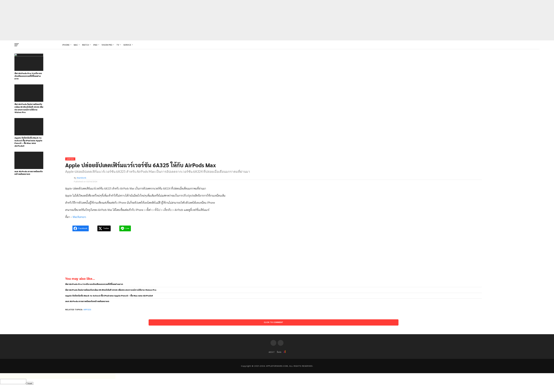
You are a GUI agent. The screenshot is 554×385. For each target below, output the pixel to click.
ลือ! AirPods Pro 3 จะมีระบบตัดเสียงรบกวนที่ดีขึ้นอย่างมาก (28, 76)
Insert (29, 383)
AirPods (87, 310)
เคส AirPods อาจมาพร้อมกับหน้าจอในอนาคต (28, 172)
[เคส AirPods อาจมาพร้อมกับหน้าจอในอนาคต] (28, 168)
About (272, 352)
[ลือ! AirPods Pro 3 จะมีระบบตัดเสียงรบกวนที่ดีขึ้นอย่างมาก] (28, 55)
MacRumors (79, 216)
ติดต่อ (279, 352)
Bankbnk (81, 178)
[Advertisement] (277, 20)
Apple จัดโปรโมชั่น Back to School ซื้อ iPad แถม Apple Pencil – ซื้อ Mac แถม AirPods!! (28, 142)
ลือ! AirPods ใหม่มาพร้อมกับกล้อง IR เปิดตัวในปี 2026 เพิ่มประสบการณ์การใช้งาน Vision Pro (28, 108)
